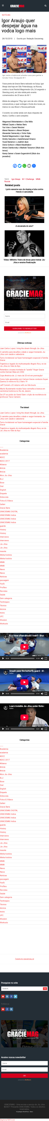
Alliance (3, 464)
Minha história (6, 555)
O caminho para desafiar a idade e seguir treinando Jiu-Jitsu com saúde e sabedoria (23, 353)
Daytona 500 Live (7, 1120)
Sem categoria (6, 598)
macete (3, 551)
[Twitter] (15, 996)
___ (1, 446)
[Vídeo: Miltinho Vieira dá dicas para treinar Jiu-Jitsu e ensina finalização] (24, 243)
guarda (3, 526)
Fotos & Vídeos (6, 501)
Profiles (3, 587)
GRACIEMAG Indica (8, 515)
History (3, 530)
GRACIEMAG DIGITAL (9, 511)
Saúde (2, 595)
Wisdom (3, 620)
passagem (4, 580)
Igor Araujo (15, 179)
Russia (7, 181)
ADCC (2, 457)
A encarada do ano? (24, 226)
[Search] (45, 5)
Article (2, 468)
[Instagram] (7, 996)
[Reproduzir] (3, 658)
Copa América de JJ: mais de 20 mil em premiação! (21, 375)
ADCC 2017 (5, 461)
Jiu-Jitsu (3, 544)
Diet (1, 486)
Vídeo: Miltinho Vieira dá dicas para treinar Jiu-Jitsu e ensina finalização (24, 261)
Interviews (4, 537)
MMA (38, 179)
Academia (4, 450)
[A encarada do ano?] (24, 209)
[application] (24, 647)
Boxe (2, 482)
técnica (3, 609)
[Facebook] (11, 996)
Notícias (6, 15)
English (3, 490)
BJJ (1, 479)
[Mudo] (42, 658)
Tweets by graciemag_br (24, 959)
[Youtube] (3, 996)
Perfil (2, 584)
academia (4, 454)
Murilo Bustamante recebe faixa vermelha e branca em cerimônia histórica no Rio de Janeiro (22, 390)
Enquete (3, 493)
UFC (1, 616)
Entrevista (4, 497)
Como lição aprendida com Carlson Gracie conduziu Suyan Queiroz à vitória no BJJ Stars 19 (24, 380)
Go (45, 989)
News (2, 569)
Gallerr (2, 504)
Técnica (3, 605)
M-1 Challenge (28, 179)
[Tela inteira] (46, 658)
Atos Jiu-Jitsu (6, 475)
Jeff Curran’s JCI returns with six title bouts (18, 385)
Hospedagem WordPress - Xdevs (24, 1111)
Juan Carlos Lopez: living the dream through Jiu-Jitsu (22, 348)
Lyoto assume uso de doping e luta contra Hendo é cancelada (24, 190)
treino (2, 613)
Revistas (3, 591)
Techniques (5, 602)
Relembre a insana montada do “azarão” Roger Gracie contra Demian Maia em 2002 (22, 371)
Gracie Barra (5, 508)
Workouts (4, 624)
